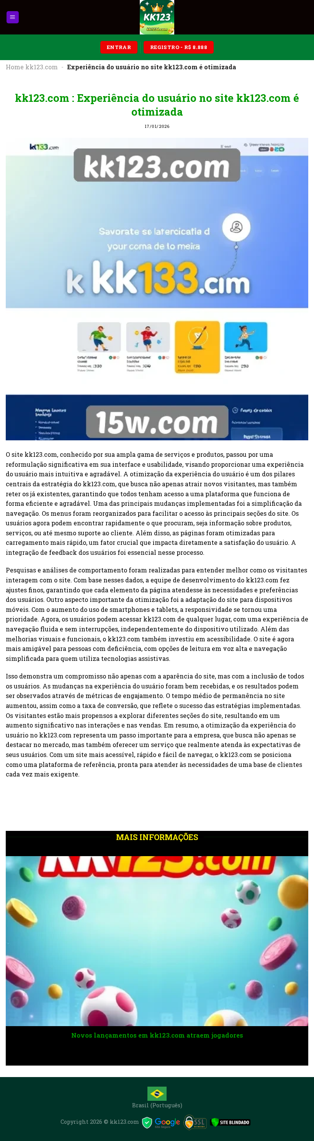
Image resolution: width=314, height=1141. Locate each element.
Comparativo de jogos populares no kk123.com (222, 1035)
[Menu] (13, 17)
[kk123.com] (157, 17)
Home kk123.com (32, 67)
